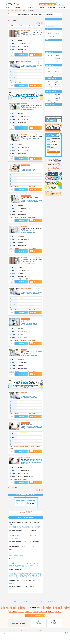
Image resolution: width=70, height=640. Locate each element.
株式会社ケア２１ (28, 575)
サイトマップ (20, 611)
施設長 (55, 601)
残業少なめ (36, 565)
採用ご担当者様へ (12, 611)
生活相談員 (23, 601)
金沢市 (10, 526)
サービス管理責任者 (31, 602)
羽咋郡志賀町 (51, 26)
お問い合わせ (58, 611)
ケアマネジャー (33, 601)
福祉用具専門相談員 (40, 602)
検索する (51, 120)
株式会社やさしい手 (21, 575)
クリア (59, 120)
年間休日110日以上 (24, 565)
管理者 (51, 602)
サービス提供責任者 (49, 601)
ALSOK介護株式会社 (14, 574)
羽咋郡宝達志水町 (31, 527)
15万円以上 (11, 555)
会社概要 (15, 630)
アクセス (18, 630)
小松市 (16, 526)
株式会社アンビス (35, 576)
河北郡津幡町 (14, 527)
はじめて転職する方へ (53, 154)
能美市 (33, 526)
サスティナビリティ (24, 630)
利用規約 (35, 611)
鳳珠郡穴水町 (37, 527)
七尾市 (13, 526)
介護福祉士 (11, 588)
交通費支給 (22, 566)
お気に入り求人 (52, 7)
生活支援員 (47, 602)
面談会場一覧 (30, 7)
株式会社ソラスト (14, 575)
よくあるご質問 (28, 611)
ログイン (60, 4)
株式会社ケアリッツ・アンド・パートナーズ (26, 574)
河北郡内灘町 (19, 527)
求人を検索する (41, 7)
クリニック (11, 538)
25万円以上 (21, 555)
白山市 (29, 526)
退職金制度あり (27, 566)
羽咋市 (23, 526)
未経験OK (15, 565)
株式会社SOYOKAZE (32, 573)
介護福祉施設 (16, 538)
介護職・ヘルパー (12, 583)
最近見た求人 (63, 7)
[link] (12, 26)
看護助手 (27, 601)
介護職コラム (50, 611)
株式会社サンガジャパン (15, 576)
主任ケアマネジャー (40, 601)
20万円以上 (16, 555)
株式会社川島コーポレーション (25, 576)
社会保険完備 (17, 566)
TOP (8, 7)
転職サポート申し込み (35, 615)
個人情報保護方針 (39, 630)
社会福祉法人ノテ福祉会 (29, 577)
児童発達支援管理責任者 (22, 602)
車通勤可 (10, 565)
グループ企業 (33, 630)
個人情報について (42, 611)
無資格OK (19, 565)
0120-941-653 (20, 623)
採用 (29, 630)
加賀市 (19, 526)
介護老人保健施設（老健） (13, 543)
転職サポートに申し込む (47, 4)
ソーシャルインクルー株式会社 (22, 573)
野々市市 (36, 526)
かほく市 (26, 526)
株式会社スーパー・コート (19, 577)
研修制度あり (31, 565)
